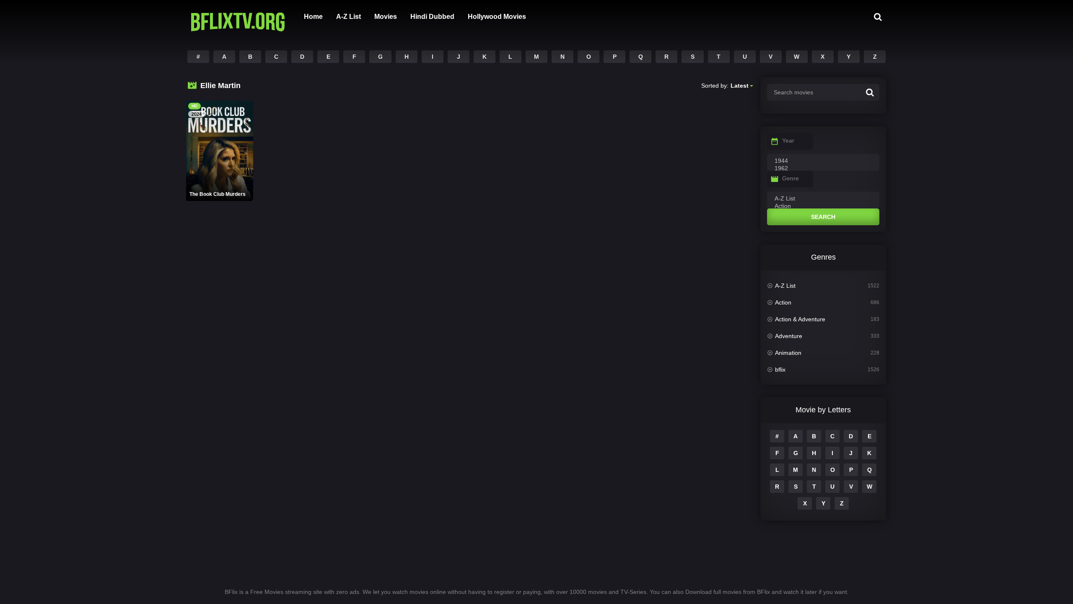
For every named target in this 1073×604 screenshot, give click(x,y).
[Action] (823, 206)
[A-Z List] (823, 199)
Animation (788, 352)
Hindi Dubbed (432, 16)
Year (788, 140)
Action (783, 302)
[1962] (823, 168)
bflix (780, 369)
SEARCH (823, 216)
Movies (385, 16)
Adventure (788, 336)
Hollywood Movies (497, 16)
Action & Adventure (800, 319)
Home (313, 16)
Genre (790, 178)
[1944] (823, 161)
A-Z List (348, 16)
